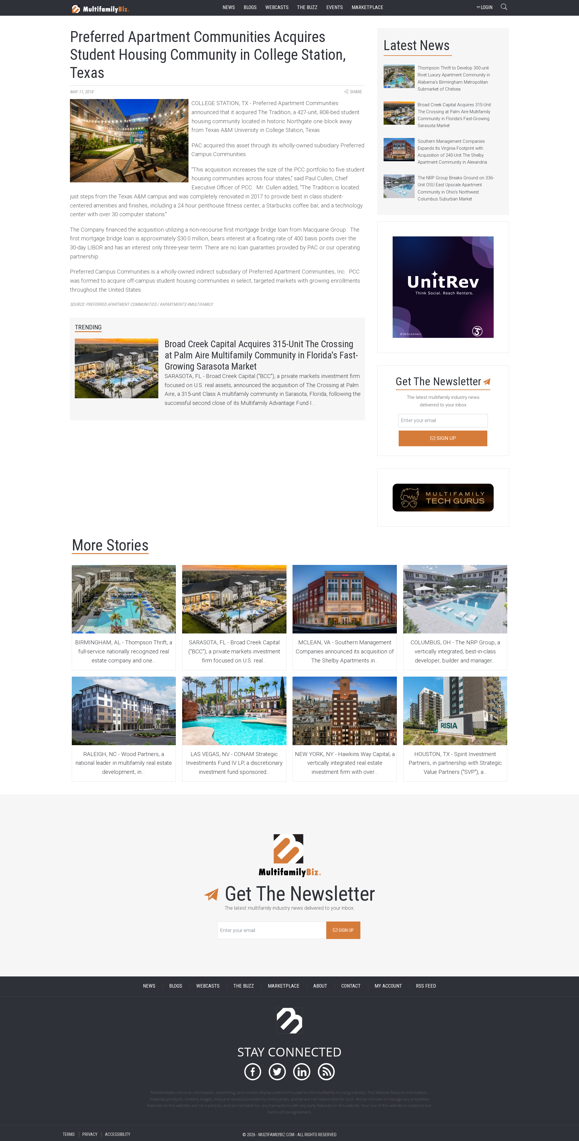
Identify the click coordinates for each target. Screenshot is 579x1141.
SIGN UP (345, 930)
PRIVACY (89, 1134)
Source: (141, 304)
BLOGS (175, 986)
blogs (250, 7)
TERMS (69, 1134)
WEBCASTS (208, 986)
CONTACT (351, 986)
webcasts (277, 7)
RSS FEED (426, 986)
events (334, 7)
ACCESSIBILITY (117, 1134)
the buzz (307, 7)
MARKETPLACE (283, 986)
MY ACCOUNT (388, 986)
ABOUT (320, 986)
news (229, 7)
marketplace (367, 7)
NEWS (149, 986)
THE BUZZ (243, 986)
